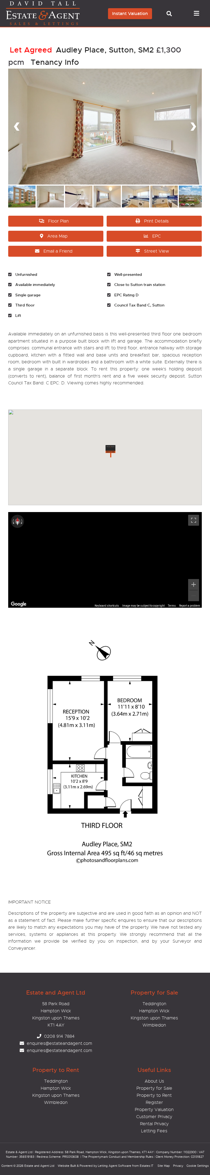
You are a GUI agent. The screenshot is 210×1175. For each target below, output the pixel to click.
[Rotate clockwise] (22, 521)
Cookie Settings (197, 1166)
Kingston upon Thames (154, 1018)
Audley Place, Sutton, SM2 (82, 50)
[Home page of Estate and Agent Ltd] (51, 24)
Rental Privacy (154, 1124)
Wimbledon (154, 1025)
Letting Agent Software (114, 1166)
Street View (156, 251)
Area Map (57, 236)
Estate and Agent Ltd (39, 1166)
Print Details (156, 221)
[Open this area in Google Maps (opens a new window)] (19, 604)
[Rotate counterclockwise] (13, 521)
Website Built (67, 1166)
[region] (105, 560)
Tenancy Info (55, 62)
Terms (172, 605)
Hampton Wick (154, 1011)
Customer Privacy (154, 1117)
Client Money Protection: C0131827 (180, 1157)
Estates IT (146, 1166)
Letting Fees (154, 1131)
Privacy (178, 1166)
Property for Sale (154, 1088)
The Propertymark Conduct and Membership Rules (117, 1157)
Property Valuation (154, 1109)
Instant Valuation (130, 13)
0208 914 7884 (59, 1036)
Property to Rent (154, 1095)
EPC (156, 236)
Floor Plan (58, 221)
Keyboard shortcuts (107, 605)
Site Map (164, 1166)
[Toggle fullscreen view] (193, 520)
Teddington (154, 1004)
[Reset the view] (17, 521)
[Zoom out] (193, 595)
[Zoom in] (193, 584)
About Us (154, 1081)
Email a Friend (57, 251)
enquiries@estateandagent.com (59, 1043)
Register (154, 1102)
